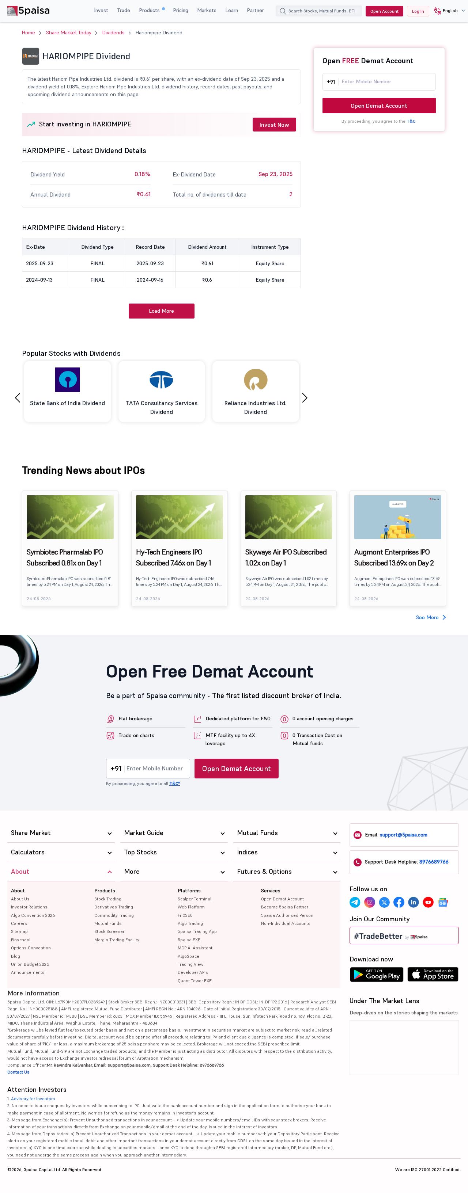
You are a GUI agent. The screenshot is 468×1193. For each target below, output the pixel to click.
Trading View (190, 964)
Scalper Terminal (194, 899)
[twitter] (384, 902)
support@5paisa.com (403, 834)
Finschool (20, 939)
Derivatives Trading (113, 907)
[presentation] (17, 398)
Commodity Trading (114, 915)
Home (28, 32)
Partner (255, 10)
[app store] (433, 976)
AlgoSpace (188, 956)
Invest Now (274, 124)
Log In (418, 11)
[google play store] (377, 976)
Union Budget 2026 (30, 964)
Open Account (384, 11)
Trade (123, 10)
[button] (447, 11)
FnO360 (185, 915)
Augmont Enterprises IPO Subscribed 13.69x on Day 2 (394, 557)
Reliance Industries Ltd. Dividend (255, 407)
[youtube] (428, 902)
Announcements (28, 972)
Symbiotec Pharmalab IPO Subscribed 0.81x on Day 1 (65, 557)
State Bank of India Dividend (67, 403)
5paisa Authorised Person (287, 915)
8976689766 (434, 861)
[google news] (442, 902)
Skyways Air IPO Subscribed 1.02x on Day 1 (286, 557)
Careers (19, 923)
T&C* (174, 783)
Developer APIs (193, 972)
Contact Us (18, 1072)
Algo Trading (190, 923)
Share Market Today (68, 32)
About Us (20, 899)
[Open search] (283, 12)
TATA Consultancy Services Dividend (161, 407)
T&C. (411, 121)
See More (427, 617)
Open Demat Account (379, 105)
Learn (231, 10)
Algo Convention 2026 (33, 915)
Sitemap (19, 931)
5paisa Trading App (197, 931)
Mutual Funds (108, 923)
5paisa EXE (189, 939)
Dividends (113, 32)
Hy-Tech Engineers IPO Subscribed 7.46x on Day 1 (173, 557)
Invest (101, 10)
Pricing (180, 10)
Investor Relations (29, 907)
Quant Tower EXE (195, 980)
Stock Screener (109, 931)
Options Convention (31, 947)
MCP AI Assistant (195, 947)
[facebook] (398, 902)
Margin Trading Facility (116, 939)
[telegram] (355, 902)
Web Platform (191, 907)
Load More (161, 311)
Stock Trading (107, 899)
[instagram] (369, 902)
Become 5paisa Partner (284, 907)
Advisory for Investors (33, 1098)
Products (150, 10)
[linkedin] (413, 902)
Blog (15, 956)
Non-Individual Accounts (285, 923)
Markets (206, 10)
